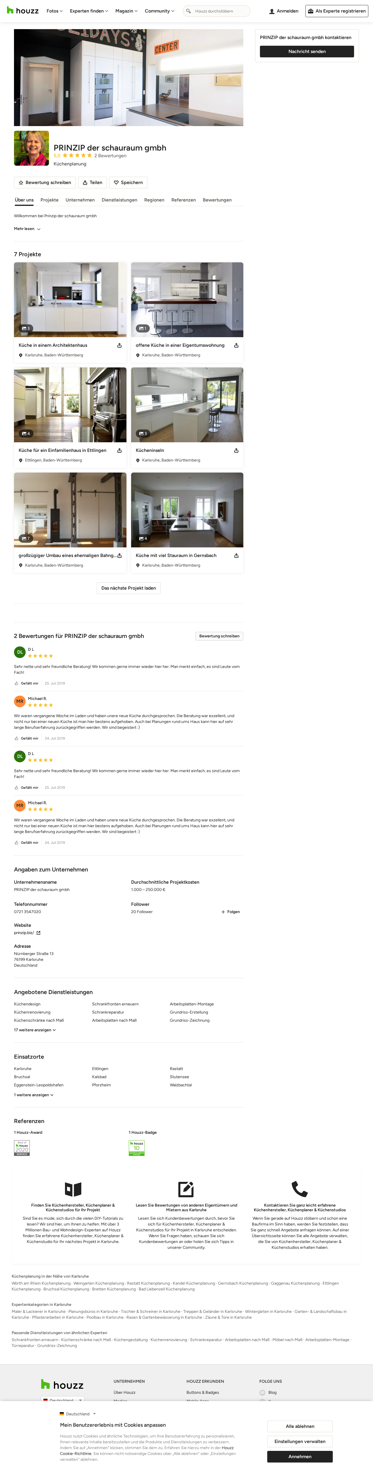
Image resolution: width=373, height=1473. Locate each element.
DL (20, 652)
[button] (128, 670)
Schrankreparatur (206, 1339)
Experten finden (87, 11)
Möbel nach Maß (287, 1339)
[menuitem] (54, 11)
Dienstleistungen (119, 200)
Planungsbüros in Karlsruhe (93, 1311)
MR (19, 701)
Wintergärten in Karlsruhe (268, 1311)
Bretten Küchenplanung (114, 1289)
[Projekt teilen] (119, 345)
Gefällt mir (29, 683)
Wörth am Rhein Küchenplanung (41, 1283)
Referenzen (183, 200)
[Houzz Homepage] (23, 10)
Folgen (233, 911)
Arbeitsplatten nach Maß (247, 1339)
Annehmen (300, 1456)
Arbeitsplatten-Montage (327, 1339)
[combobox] (216, 11)
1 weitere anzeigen (31, 1094)
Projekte (50, 200)
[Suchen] (188, 11)
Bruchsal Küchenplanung (66, 1289)
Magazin (124, 11)
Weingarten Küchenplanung (98, 1283)
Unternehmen (80, 200)
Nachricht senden (307, 51)
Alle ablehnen (300, 1426)
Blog (272, 1392)
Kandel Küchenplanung (194, 1283)
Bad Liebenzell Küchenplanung (167, 1289)
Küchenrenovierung (169, 1339)
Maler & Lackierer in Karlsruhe (39, 1311)
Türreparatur (23, 1345)
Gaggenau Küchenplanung (295, 1283)
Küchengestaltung (131, 1339)
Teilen (96, 182)
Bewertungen (217, 200)
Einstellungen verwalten (300, 1441)
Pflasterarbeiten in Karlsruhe (58, 1317)
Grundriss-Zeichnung (57, 1345)
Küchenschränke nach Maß (86, 1339)
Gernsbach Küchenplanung (243, 1283)
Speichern (132, 182)
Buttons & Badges (202, 1392)
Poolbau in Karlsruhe (105, 1317)
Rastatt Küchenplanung (148, 1283)
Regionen (154, 200)
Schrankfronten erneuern (35, 1339)
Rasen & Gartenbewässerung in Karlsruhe (164, 1317)
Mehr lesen (24, 228)
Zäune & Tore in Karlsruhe (228, 1317)
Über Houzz (125, 1392)
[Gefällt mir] (16, 683)
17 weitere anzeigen (32, 1030)
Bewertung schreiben (219, 636)
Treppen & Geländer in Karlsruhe (212, 1311)
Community (157, 11)
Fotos (52, 11)
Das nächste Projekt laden (128, 588)
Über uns (24, 200)
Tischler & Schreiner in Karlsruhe (150, 1311)
